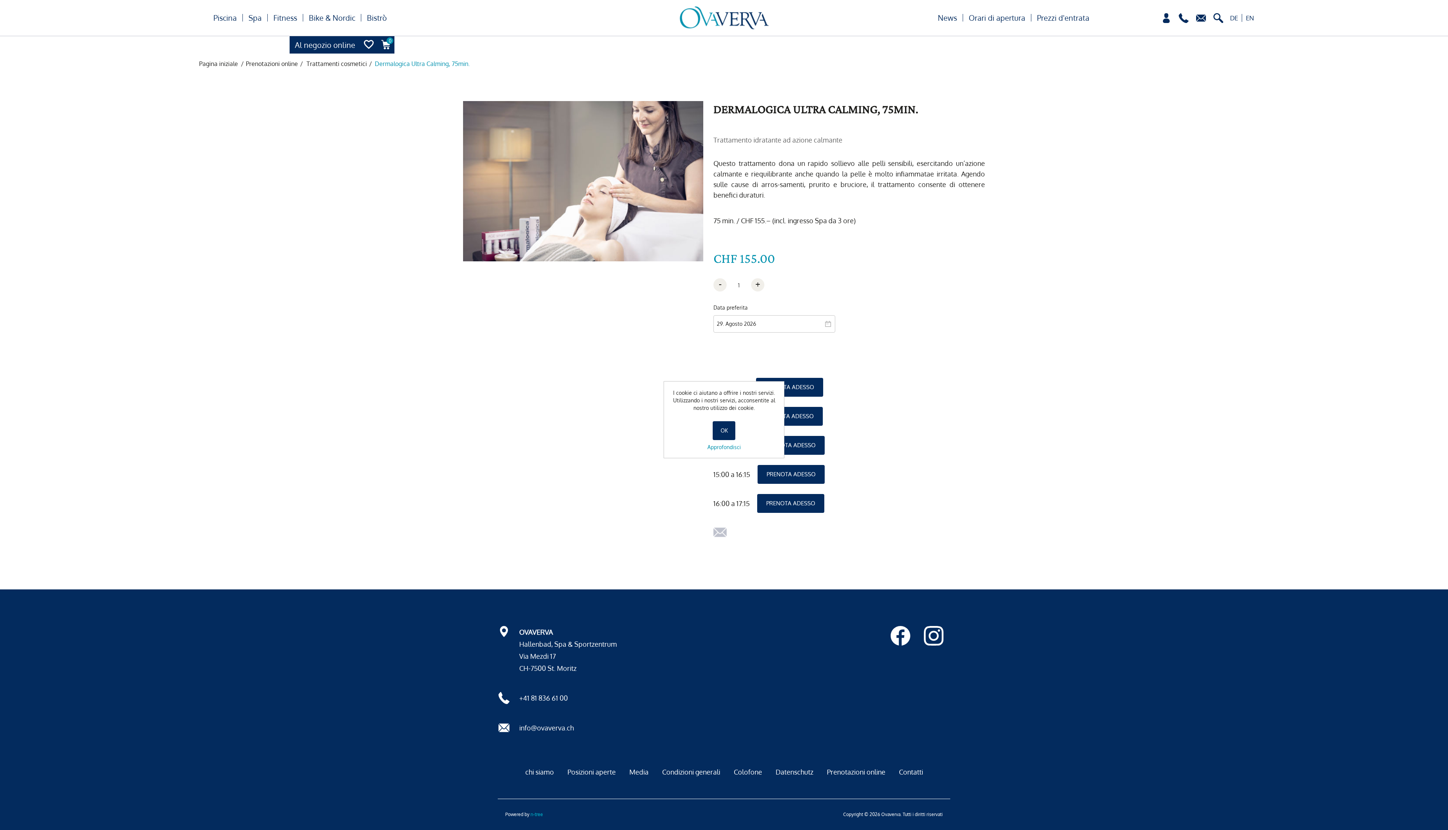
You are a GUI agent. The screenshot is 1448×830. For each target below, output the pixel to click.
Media (639, 772)
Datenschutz (794, 772)
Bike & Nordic (332, 17)
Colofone (748, 772)
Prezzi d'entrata (1063, 17)
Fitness (285, 17)
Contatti (911, 772)
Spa (255, 17)
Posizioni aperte (592, 772)
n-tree (537, 814)
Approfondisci (724, 447)
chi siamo (539, 772)
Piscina (225, 17)
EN (1250, 18)
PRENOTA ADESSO (789, 387)
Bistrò (377, 17)
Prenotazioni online (856, 772)
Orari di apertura (997, 17)
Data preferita (730, 307)
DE (1234, 18)
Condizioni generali (691, 772)
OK (724, 430)
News (947, 17)
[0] (386, 51)
